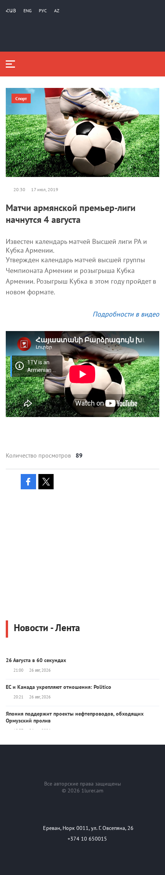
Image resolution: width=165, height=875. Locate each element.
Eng (27, 10)
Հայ (11, 10)
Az (56, 10)
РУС (43, 10)
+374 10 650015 (87, 838)
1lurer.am (92, 790)
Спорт (21, 98)
